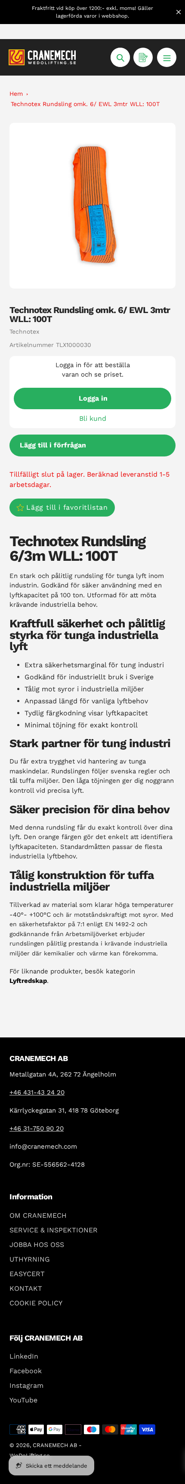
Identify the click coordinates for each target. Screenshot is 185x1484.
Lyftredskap (28, 981)
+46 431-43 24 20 (37, 1092)
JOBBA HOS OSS (36, 1245)
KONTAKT (25, 1288)
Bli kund (92, 418)
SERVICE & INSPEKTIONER (53, 1230)
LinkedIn (23, 1356)
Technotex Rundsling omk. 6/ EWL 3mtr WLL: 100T (85, 103)
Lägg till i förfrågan (53, 445)
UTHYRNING (29, 1259)
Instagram (26, 1385)
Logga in (93, 398)
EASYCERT (27, 1274)
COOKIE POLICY (35, 1303)
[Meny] (166, 57)
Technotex (24, 331)
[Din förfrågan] (143, 57)
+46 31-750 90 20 (36, 1128)
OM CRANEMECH (38, 1215)
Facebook (25, 1371)
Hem (16, 93)
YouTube (23, 1400)
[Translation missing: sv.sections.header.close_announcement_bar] (178, 12)
